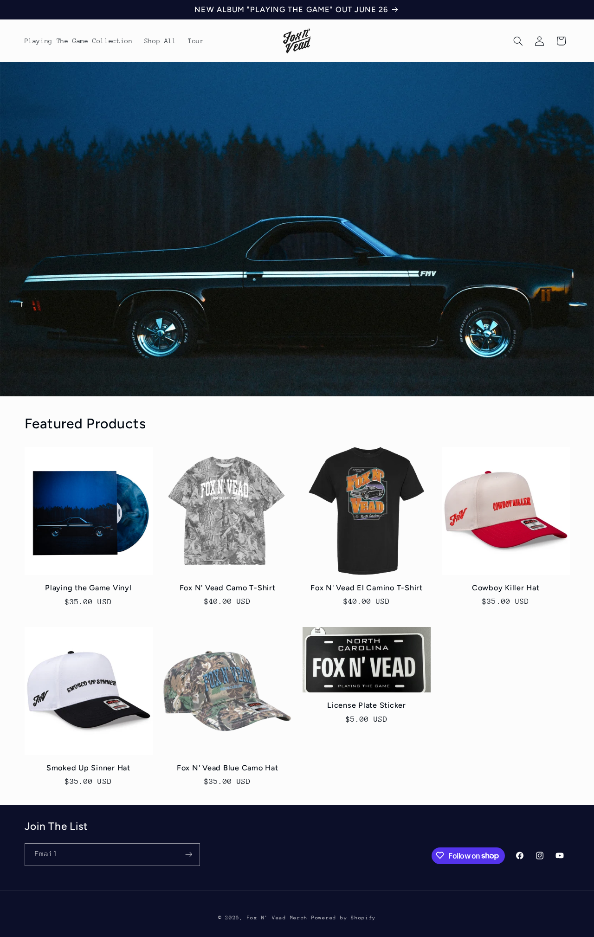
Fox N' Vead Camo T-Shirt (228, 587)
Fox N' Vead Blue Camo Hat (227, 767)
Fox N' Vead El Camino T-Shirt (366, 587)
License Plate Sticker (366, 705)
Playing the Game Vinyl (88, 587)
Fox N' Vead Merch (277, 917)
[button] (518, 41)
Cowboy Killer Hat (506, 587)
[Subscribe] (188, 854)
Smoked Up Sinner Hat (88, 767)
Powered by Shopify (343, 917)
